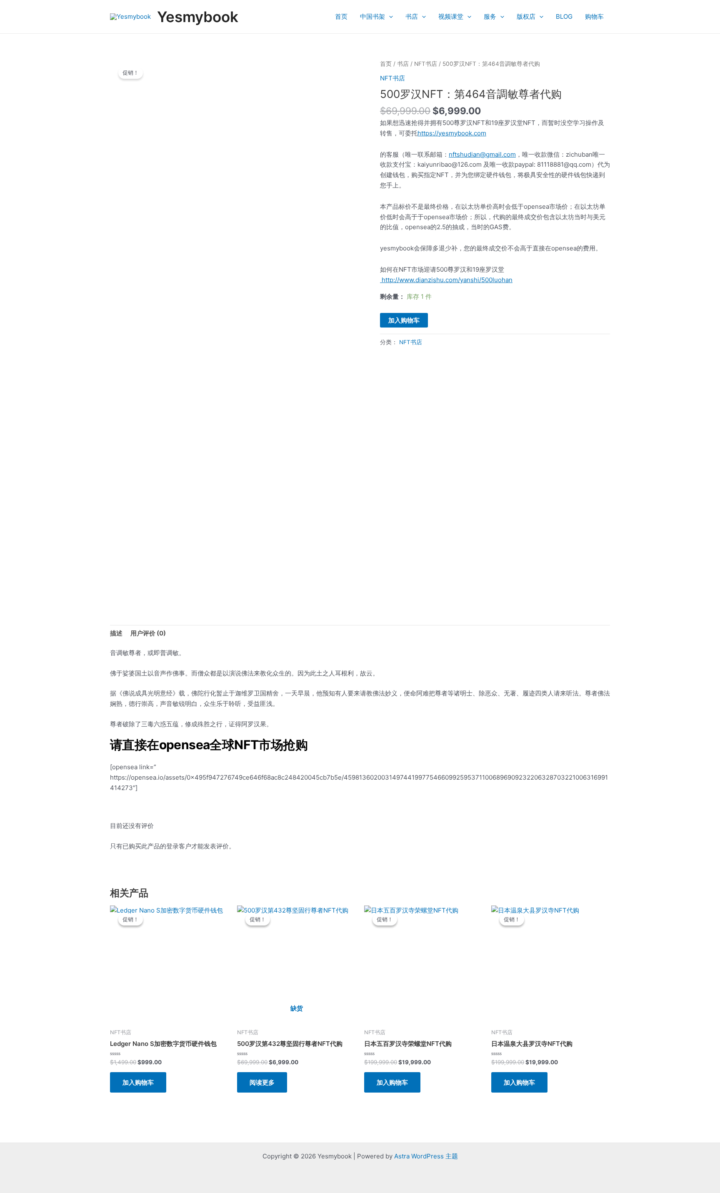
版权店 (526, 16)
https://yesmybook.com (452, 133)
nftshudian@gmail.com (482, 154)
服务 (490, 16)
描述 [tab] (116, 633)
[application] (389, 16)
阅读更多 (262, 1082)
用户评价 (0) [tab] (148, 633)
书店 (411, 16)
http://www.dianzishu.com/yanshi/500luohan (446, 280)
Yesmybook (197, 16)
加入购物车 (404, 320)
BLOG (564, 16)
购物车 (594, 16)
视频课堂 (450, 16)
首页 (341, 16)
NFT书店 (425, 63)
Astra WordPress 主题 (426, 1156)
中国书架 (372, 16)
